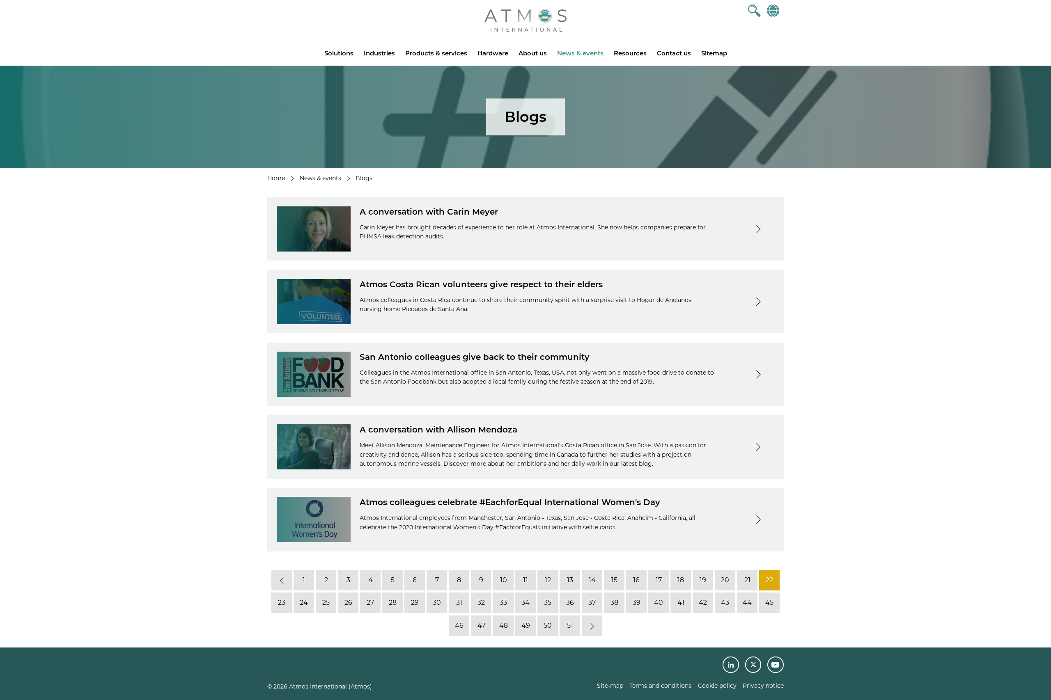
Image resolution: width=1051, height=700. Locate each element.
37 (592, 602)
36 (570, 602)
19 (703, 580)
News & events (580, 53)
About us (533, 53)
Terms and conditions (660, 685)
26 (348, 602)
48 (503, 625)
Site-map (610, 685)
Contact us (674, 53)
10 (503, 580)
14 (592, 580)
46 (459, 625)
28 (393, 602)
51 (570, 625)
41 (680, 602)
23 (281, 602)
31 (459, 602)
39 (636, 602)
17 (659, 580)
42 (703, 602)
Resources (630, 53)
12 (548, 580)
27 (370, 602)
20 (725, 580)
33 (503, 602)
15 (614, 580)
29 (415, 602)
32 (481, 602)
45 (769, 602)
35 (547, 602)
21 (747, 580)
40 (658, 602)
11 (525, 580)
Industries (379, 53)
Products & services (436, 53)
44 (747, 602)
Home (276, 178)
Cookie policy (717, 685)
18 (680, 580)
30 (437, 602)
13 (570, 580)
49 (525, 625)
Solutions (338, 53)
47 (481, 625)
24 (304, 602)
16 (636, 580)
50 (548, 625)
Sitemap (714, 53)
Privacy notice (763, 685)
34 (525, 602)
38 (614, 602)
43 (725, 602)
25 (326, 602)
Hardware (492, 53)
